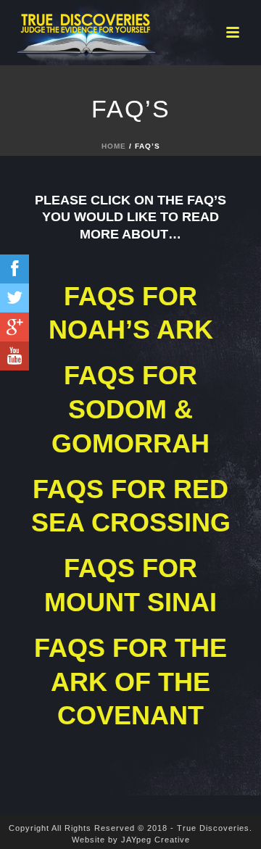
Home (114, 146)
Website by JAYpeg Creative (131, 839)
